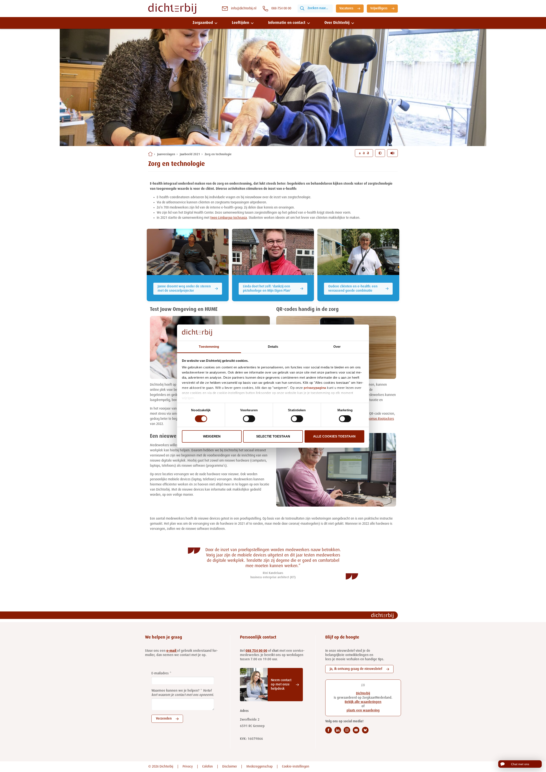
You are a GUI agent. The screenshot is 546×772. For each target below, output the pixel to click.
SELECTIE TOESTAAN (273, 436)
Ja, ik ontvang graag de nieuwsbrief (356, 669)
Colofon (207, 766)
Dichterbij (363, 693)
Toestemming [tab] (209, 346)
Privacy (188, 766)
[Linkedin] (337, 730)
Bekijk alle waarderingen (363, 702)
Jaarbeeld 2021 (190, 154)
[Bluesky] (365, 730)
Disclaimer (229, 766)
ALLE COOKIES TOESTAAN (334, 436)
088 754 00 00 (256, 651)
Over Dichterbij (337, 23)
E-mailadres (160, 673)
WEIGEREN (212, 436)
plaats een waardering (363, 710)
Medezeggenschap (259, 766)
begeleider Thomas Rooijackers (372, 419)
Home (150, 154)
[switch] (249, 418)
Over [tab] (337, 346)
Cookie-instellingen (295, 766)
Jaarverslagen (166, 154)
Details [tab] (273, 346)
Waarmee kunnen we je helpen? (175, 690)
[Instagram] (347, 730)
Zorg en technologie (218, 154)
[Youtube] (356, 730)
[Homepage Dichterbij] (172, 8)
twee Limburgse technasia (228, 218)
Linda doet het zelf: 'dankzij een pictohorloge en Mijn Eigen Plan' (267, 289)
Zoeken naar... (318, 8)
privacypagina (315, 388)
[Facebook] (328, 730)
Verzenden (164, 718)
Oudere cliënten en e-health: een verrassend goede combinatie (353, 289)
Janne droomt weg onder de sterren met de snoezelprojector (184, 289)
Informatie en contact (286, 23)
